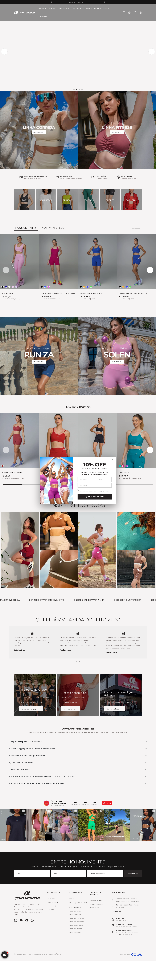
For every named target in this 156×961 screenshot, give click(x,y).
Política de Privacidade (103, 491)
